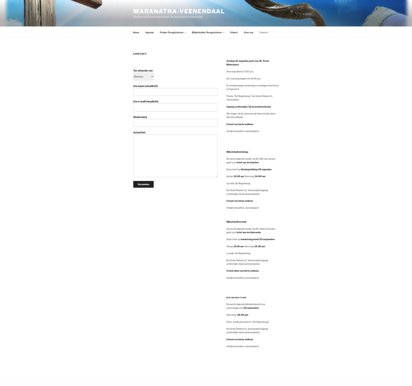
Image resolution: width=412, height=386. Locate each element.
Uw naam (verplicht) (145, 86)
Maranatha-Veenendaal (179, 11)
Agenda (149, 32)
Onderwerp (140, 117)
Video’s (234, 32)
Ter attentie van (143, 70)
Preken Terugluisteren (171, 32)
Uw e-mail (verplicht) (145, 101)
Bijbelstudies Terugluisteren (207, 32)
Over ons (248, 32)
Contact (263, 32)
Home (136, 32)
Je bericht (139, 132)
